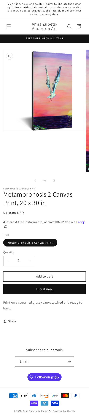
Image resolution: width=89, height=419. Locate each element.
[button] (8, 26)
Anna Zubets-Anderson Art (37, 410)
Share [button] (12, 321)
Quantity (8, 252)
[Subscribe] (69, 362)
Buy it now (44, 289)
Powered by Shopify (64, 410)
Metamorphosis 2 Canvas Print (30, 243)
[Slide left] (35, 180)
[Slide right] (54, 180)
